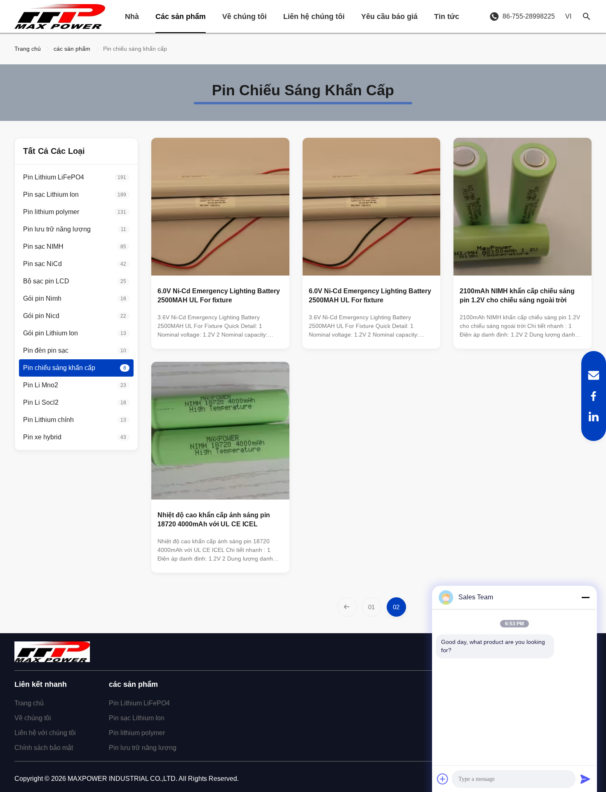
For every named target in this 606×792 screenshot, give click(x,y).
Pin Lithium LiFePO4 (139, 703)
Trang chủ (27, 48)
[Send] (585, 779)
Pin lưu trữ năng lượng (142, 747)
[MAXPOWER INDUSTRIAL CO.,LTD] (59, 16)
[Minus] (585, 597)
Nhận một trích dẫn (252, 335)
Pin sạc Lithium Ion (136, 717)
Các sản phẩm (180, 16)
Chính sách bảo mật (43, 747)
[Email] (593, 375)
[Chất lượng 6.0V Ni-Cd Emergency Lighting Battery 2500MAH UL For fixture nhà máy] (220, 207)
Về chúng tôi (244, 16)
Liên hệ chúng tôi (314, 16)
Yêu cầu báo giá (389, 16)
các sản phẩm (72, 48)
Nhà (132, 16)
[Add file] (443, 779)
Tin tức (446, 16)
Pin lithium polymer (137, 732)
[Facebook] (593, 396)
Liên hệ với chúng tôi (45, 732)
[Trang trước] (347, 607)
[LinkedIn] (593, 416)
